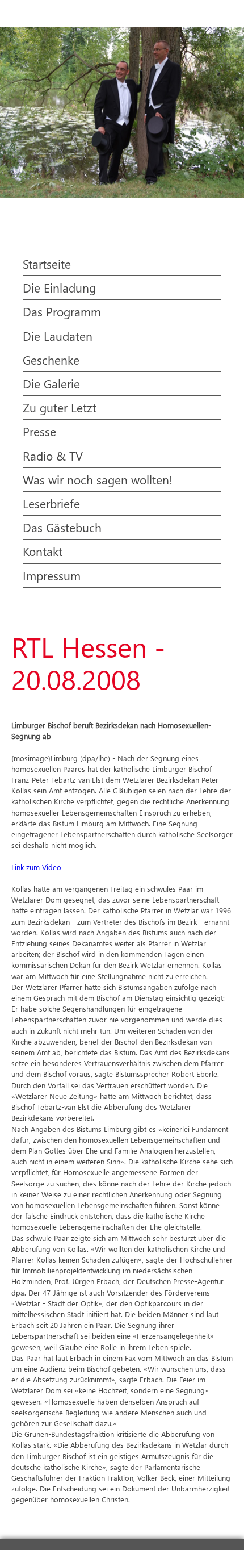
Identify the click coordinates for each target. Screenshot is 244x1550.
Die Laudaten (57, 335)
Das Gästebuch (62, 527)
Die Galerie (51, 383)
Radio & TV (53, 455)
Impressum (52, 575)
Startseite (47, 263)
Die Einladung (59, 287)
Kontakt (42, 550)
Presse (39, 431)
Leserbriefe (51, 503)
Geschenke (51, 359)
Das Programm (62, 311)
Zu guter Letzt (59, 407)
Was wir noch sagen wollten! (98, 479)
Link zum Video (36, 867)
